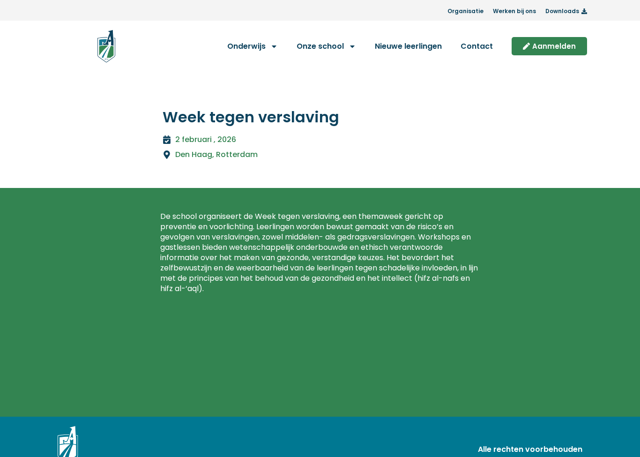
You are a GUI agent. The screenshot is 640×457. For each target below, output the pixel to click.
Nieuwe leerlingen (408, 46)
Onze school (320, 46)
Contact (477, 46)
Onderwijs (246, 46)
